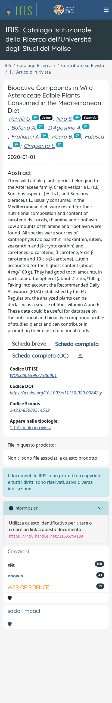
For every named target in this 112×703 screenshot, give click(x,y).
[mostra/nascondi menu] (106, 9)
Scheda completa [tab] (77, 343)
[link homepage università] (70, 9)
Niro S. (64, 118)
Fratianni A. (25, 136)
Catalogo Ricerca (34, 65)
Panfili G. (20, 118)
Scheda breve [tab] (29, 343)
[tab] (80, 355)
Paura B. (62, 136)
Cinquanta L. (39, 145)
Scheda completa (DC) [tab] (40, 355)
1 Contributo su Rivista (81, 65)
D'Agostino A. (64, 127)
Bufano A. (23, 127)
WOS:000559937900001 (33, 375)
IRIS (7, 65)
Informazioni (26, 508)
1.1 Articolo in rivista (30, 72)
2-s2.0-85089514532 (30, 410)
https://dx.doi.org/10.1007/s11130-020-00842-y (56, 393)
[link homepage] (19, 9)
